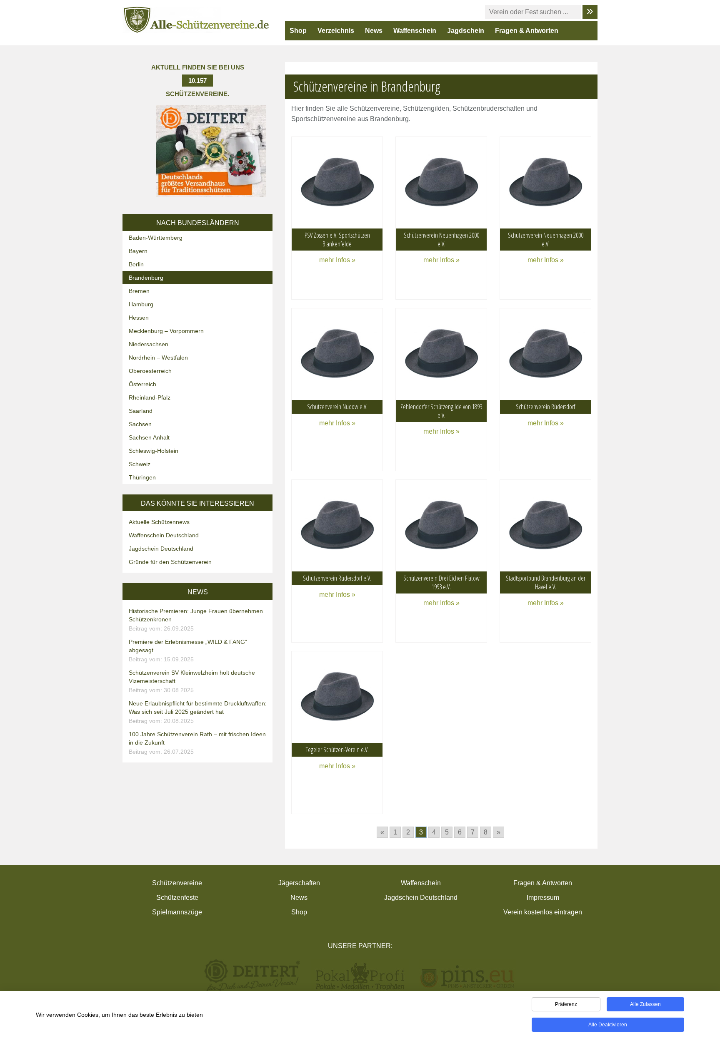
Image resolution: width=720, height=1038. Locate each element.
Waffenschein (414, 30)
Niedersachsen (148, 344)
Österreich (142, 384)
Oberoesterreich (150, 371)
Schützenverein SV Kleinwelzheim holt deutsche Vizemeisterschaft (192, 681)
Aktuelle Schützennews (159, 522)
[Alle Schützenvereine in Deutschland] (196, 19)
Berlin (136, 264)
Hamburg (141, 304)
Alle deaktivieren (607, 1025)
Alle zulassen (645, 1004)
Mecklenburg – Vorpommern (166, 331)
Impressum (543, 897)
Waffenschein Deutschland (164, 535)
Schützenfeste (177, 897)
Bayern (138, 251)
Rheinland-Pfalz (149, 397)
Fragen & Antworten (526, 30)
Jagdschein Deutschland (161, 548)
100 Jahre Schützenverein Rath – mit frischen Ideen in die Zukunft (197, 743)
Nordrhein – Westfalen (158, 357)
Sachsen (140, 424)
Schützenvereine (177, 883)
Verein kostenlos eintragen (542, 912)
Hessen (139, 317)
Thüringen (142, 477)
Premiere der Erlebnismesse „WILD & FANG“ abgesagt (188, 650)
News (373, 30)
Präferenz (566, 1004)
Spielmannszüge (177, 912)
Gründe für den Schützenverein (170, 562)
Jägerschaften (299, 883)
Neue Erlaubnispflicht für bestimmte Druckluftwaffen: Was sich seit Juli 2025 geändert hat (198, 712)
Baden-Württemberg (155, 237)
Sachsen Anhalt (149, 437)
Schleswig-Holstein (153, 450)
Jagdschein (465, 30)
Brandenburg (146, 277)
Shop (298, 30)
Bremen (139, 291)
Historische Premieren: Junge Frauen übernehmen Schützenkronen (196, 620)
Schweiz (139, 464)
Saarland (140, 410)
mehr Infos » (337, 259)
